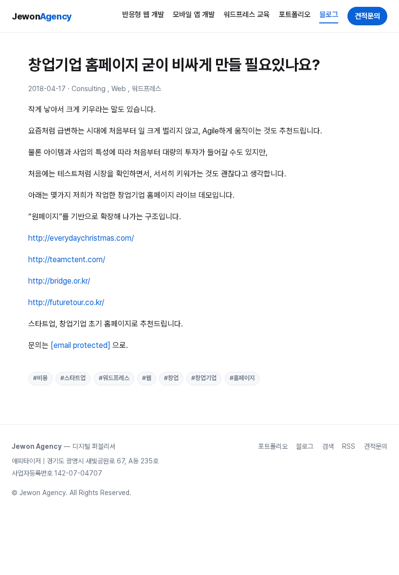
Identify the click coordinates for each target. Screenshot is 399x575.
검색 (328, 446)
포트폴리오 (294, 14)
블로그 (328, 14)
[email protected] (80, 345)
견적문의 (367, 16)
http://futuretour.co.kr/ (66, 302)
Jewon (42, 16)
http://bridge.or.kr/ (59, 281)
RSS (348, 446)
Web (118, 88)
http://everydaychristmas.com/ (81, 238)
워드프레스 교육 (246, 14)
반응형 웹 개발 (143, 14)
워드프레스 (146, 88)
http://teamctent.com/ (66, 259)
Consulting (89, 88)
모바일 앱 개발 (194, 14)
